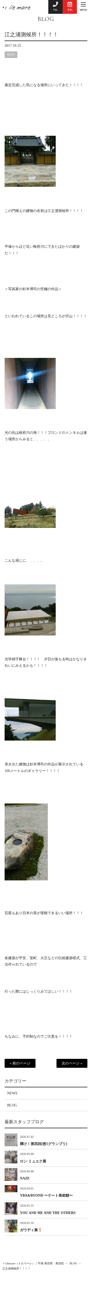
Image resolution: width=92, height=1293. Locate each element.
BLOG (46, 19)
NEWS (12, 1093)
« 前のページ (20, 1063)
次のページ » (72, 1063)
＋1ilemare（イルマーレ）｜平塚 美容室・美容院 (33, 1263)
